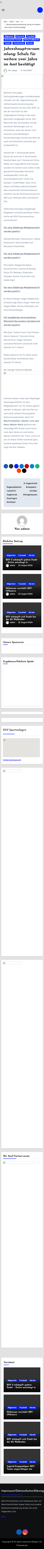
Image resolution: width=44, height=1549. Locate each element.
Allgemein (9, 36)
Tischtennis (18, 43)
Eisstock (20, 36)
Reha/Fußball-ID (31, 40)
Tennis (8, 43)
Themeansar (22, 1545)
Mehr (3, 1517)
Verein (30, 43)
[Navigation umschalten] (3, 10)
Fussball (30, 36)
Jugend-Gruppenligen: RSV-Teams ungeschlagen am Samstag (21, 1469)
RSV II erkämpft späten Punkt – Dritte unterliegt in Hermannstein (21, 562)
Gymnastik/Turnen (13, 40)
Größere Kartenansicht (12, 760)
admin (14, 71)
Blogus (35, 1542)
